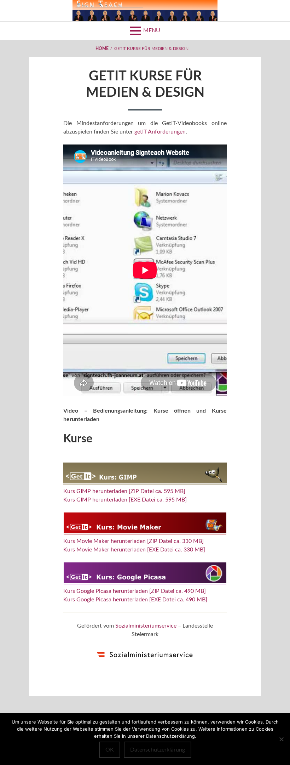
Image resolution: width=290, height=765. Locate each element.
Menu (151, 30)
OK (109, 750)
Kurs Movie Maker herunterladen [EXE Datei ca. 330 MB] (134, 549)
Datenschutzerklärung (157, 750)
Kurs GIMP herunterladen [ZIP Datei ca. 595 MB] (124, 491)
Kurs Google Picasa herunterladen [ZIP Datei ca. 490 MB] (134, 591)
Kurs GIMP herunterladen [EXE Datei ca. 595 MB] (125, 500)
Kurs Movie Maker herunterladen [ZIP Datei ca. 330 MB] (133, 541)
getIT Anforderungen (160, 132)
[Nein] (281, 739)
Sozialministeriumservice (145, 626)
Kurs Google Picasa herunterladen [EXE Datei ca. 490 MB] (135, 599)
